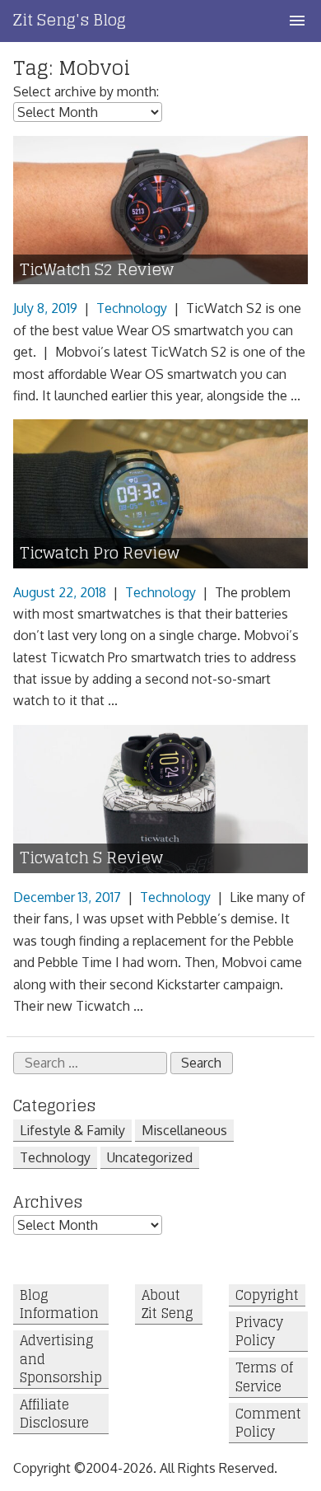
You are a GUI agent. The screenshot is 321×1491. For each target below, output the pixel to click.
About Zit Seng (167, 1304)
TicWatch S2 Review (97, 270)
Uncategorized (150, 1157)
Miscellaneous (184, 1130)
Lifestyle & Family (72, 1130)
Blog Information (59, 1304)
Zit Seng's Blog (69, 20)
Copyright (267, 1295)
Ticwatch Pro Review (99, 553)
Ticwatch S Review (91, 858)
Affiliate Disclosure (54, 1414)
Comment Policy (268, 1423)
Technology (131, 308)
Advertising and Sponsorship (61, 1359)
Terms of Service (264, 1378)
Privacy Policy (259, 1331)
